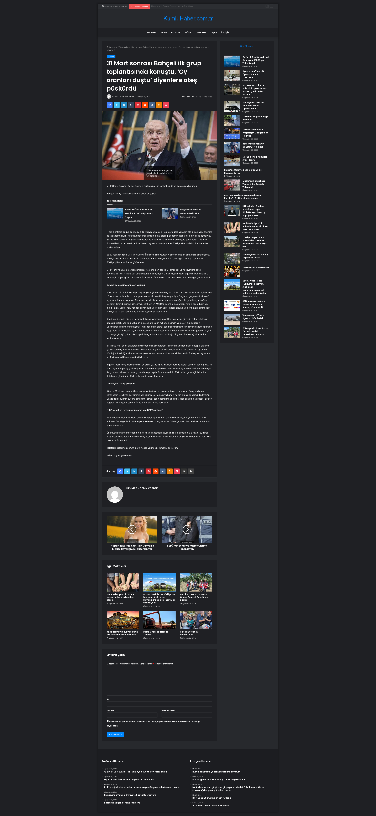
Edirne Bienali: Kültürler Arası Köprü (254, 158)
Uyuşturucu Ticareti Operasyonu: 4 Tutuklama (253, 74)
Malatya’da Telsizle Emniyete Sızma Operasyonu (253, 105)
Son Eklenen (246, 46)
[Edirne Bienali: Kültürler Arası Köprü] (232, 160)
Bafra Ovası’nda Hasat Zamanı (155, 633)
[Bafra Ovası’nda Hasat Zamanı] (159, 620)
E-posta (111, 710)
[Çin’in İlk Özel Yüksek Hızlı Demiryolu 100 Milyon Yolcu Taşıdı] (115, 213)
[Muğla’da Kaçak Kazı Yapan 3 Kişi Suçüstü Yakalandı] (232, 185)
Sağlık (187, 32)
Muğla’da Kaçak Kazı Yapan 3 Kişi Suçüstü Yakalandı (253, 184)
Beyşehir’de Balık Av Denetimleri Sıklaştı (253, 145)
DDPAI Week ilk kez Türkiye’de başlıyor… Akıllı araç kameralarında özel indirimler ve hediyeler (159, 598)
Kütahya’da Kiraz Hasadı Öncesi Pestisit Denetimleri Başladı (194, 597)
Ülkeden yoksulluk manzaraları (189, 633)
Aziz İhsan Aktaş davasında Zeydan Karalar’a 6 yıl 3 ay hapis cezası (243, 197)
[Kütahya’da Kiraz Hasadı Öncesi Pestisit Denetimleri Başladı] (196, 582)
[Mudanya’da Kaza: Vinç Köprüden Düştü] (232, 258)
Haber (164, 32)
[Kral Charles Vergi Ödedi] (232, 271)
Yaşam (213, 32)
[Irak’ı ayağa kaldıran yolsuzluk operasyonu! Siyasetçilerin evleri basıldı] (232, 89)
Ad (109, 699)
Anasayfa (151, 32)
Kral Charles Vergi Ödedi (255, 267)
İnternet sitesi (168, 710)
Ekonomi (175, 32)
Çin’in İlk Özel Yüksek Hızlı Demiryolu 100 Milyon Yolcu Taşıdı (139, 213)
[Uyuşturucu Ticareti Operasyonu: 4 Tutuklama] (232, 75)
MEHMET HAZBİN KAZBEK (123, 97)
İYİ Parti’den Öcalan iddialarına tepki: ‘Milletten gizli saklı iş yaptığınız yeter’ (253, 211)
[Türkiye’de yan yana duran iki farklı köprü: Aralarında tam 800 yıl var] (232, 241)
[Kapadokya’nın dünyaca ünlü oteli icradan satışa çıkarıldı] (123, 620)
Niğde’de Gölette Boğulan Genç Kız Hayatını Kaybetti (243, 171)
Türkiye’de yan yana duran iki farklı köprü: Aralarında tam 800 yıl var (254, 242)
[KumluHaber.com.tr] (188, 18)
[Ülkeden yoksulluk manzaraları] (196, 620)
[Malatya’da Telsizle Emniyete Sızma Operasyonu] (232, 106)
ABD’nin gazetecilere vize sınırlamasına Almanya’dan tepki (253, 304)
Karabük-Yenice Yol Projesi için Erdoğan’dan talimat (255, 132)
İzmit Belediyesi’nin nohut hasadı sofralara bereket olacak (120, 597)
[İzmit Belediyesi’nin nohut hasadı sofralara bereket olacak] (123, 582)
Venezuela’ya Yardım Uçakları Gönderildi (253, 317)
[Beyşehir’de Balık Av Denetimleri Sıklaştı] (170, 213)
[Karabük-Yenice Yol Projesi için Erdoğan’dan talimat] (232, 133)
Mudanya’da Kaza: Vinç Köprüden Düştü (255, 256)
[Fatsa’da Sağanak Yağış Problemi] (232, 120)
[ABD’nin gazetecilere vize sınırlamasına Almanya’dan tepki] (232, 305)
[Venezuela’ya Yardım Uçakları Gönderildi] (232, 319)
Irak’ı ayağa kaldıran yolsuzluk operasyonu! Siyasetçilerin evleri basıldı (182, 6)
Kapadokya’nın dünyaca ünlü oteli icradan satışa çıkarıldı (122, 633)
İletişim (225, 32)
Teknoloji (200, 32)
